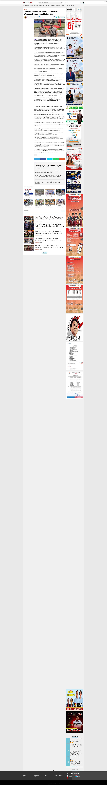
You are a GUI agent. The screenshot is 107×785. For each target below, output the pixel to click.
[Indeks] (81, 2)
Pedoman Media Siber (48, 781)
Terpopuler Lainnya (74, 766)
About (40, 781)
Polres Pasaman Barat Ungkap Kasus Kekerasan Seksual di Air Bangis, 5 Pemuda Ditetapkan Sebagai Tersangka (48, 240)
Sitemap (54, 781)
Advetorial (53, 5)
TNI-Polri (68, 5)
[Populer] (83, 2)
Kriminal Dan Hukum (59, 775)
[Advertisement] (28, 36)
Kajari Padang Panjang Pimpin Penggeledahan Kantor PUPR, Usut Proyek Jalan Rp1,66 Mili (49, 218)
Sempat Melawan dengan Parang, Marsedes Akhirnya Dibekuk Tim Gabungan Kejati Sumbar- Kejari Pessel (50, 226)
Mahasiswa (63, 5)
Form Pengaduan (65, 781)
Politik (35, 776)
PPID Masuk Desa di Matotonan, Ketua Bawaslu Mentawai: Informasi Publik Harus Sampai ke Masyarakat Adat (50, 247)
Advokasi (24, 773)
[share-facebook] (54, 17)
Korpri (45, 775)
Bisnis (72, 5)
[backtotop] (53, 771)
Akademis (46, 773)
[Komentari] (62, 159)
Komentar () (63, 17)
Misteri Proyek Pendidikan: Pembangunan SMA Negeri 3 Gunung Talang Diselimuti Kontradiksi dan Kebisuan (76, 763)
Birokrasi (58, 5)
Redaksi (43, 781)
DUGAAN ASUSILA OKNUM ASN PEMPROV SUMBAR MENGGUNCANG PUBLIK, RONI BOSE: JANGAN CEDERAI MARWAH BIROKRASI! (76, 752)
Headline (24, 775)
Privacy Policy (59, 781)
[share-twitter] (56, 17)
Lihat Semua (45, 252)
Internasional (41, 5)
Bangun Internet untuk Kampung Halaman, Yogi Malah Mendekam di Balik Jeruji (75, 757)
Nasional (36, 5)
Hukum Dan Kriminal (29, 5)
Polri (26, 9)
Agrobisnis (36, 773)
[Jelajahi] (105, 2)
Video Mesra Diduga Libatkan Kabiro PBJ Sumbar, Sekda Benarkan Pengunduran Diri (76, 740)
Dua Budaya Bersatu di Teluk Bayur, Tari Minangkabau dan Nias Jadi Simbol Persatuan (76, 745)
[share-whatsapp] (59, 17)
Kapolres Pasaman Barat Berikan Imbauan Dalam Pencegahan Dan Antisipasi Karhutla (48, 232)
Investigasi (48, 5)
